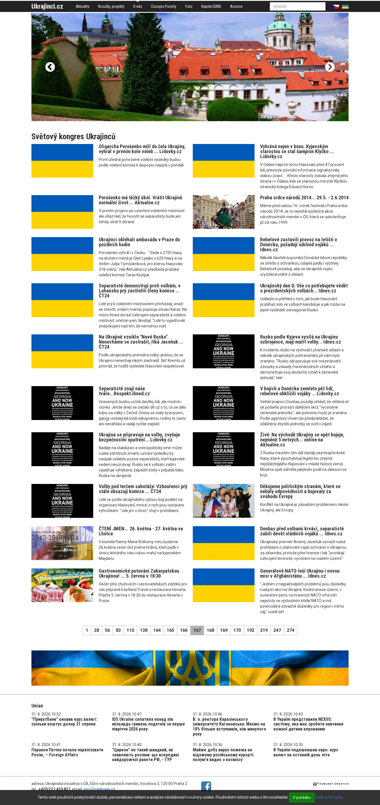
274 (290, 630)
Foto (189, 6)
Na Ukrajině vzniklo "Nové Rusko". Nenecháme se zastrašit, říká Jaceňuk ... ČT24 (141, 342)
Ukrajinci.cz (47, 6)
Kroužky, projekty (111, 6)
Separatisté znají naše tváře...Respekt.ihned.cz (124, 391)
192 (250, 630)
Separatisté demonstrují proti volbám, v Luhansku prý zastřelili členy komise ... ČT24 (140, 291)
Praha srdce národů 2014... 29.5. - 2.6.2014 (304, 197)
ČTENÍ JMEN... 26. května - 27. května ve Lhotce (141, 531)
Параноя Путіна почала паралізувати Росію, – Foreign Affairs (67, 752)
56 (107, 630)
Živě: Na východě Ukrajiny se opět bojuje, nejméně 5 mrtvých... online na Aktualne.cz (302, 440)
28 (96, 630)
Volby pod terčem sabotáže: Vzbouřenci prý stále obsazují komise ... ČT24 (143, 488)
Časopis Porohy (163, 6)
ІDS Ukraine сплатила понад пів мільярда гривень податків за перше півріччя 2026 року (148, 724)
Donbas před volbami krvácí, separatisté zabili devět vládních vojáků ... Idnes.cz (302, 531)
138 (143, 630)
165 (170, 630)
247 (277, 630)
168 (210, 630)
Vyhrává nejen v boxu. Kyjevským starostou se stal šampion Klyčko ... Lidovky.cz (297, 151)
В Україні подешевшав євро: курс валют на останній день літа (305, 752)
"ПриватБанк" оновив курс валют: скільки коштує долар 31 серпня (64, 722)
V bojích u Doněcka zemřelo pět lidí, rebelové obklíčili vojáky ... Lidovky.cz (299, 391)
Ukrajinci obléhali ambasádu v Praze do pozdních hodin (139, 242)
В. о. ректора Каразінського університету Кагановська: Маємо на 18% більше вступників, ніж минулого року (229, 727)
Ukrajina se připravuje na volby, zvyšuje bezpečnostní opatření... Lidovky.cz (139, 437)
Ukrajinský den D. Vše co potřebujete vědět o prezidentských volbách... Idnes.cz (304, 288)
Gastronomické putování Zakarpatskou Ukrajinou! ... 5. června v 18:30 (139, 573)
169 (224, 630)
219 (264, 630)
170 (237, 630)
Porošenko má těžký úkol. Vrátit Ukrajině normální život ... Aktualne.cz (140, 200)
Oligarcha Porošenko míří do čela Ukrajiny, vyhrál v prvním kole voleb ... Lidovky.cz (142, 148)
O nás (137, 6)
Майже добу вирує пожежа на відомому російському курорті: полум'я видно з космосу (223, 754)
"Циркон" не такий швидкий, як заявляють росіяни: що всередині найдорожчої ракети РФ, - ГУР (145, 754)
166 (183, 630)
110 (130, 630)
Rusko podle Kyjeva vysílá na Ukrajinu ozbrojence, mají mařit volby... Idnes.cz (300, 339)
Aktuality (82, 6)
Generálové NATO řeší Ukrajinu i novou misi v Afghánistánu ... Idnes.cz (300, 573)
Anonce (236, 6)
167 (197, 630)
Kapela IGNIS (211, 6)
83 (118, 630)
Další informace (329, 797)
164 (157, 630)
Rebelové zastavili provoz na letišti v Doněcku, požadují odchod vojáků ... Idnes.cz (298, 244)
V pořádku (302, 797)
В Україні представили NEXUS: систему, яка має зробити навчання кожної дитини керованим (308, 724)
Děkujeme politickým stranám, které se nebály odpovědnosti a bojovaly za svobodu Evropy (300, 491)
